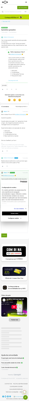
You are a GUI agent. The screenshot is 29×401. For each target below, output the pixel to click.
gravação (4, 85)
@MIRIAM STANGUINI (15, 54)
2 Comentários (5, 360)
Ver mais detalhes (19, 208)
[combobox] (14, 11)
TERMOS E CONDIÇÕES (12, 392)
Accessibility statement (22, 378)
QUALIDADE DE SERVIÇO (16, 389)
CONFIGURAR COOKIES (16, 386)
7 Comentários (5, 364)
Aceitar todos (14, 213)
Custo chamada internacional (8, 367)
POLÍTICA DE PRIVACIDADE (20, 383)
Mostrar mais (14, 319)
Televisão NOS (6, 21)
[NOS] (5, 2)
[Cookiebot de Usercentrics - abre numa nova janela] (20, 182)
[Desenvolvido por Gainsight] (14, 375)
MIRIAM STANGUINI (9, 37)
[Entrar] (3, 11)
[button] (2, 7)
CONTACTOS (8, 383)
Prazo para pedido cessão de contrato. (11, 362)
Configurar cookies (13, 218)
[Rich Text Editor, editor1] (14, 225)
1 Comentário (4, 369)
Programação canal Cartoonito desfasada (11, 358)
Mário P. (6, 111)
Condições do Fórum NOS (8, 378)
